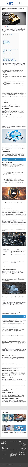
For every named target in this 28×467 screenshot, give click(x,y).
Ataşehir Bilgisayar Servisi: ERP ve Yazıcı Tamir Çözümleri (7, 422)
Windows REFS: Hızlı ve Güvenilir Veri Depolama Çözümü (13, 446)
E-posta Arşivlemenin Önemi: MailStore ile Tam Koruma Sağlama (14, 442)
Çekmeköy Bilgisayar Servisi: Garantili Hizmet (20, 432)
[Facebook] (2, 26)
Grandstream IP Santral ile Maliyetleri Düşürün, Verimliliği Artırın (14, 449)
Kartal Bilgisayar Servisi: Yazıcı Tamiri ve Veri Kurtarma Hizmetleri (7, 432)
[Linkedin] (7, 26)
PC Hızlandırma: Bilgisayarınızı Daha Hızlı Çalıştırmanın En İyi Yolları (13, 452)
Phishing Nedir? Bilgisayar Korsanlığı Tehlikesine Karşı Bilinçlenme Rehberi (13, 455)
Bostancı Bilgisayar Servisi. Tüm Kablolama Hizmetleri (19, 422)
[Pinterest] (5, 26)
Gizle (11, 34)
